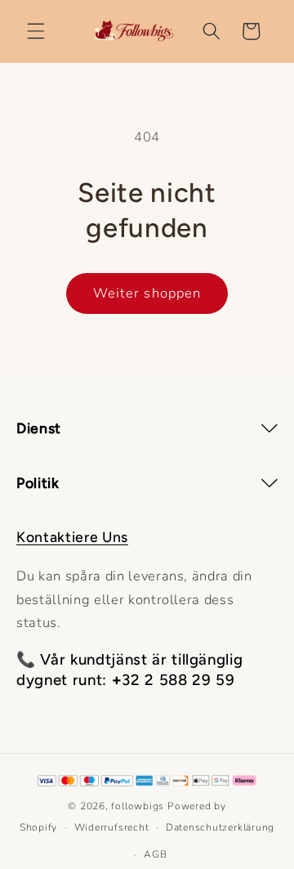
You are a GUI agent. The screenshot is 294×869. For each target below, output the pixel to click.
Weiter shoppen (147, 293)
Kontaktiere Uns (72, 536)
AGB (155, 854)
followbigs (137, 806)
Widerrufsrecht (111, 827)
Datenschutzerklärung (220, 827)
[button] (36, 31)
